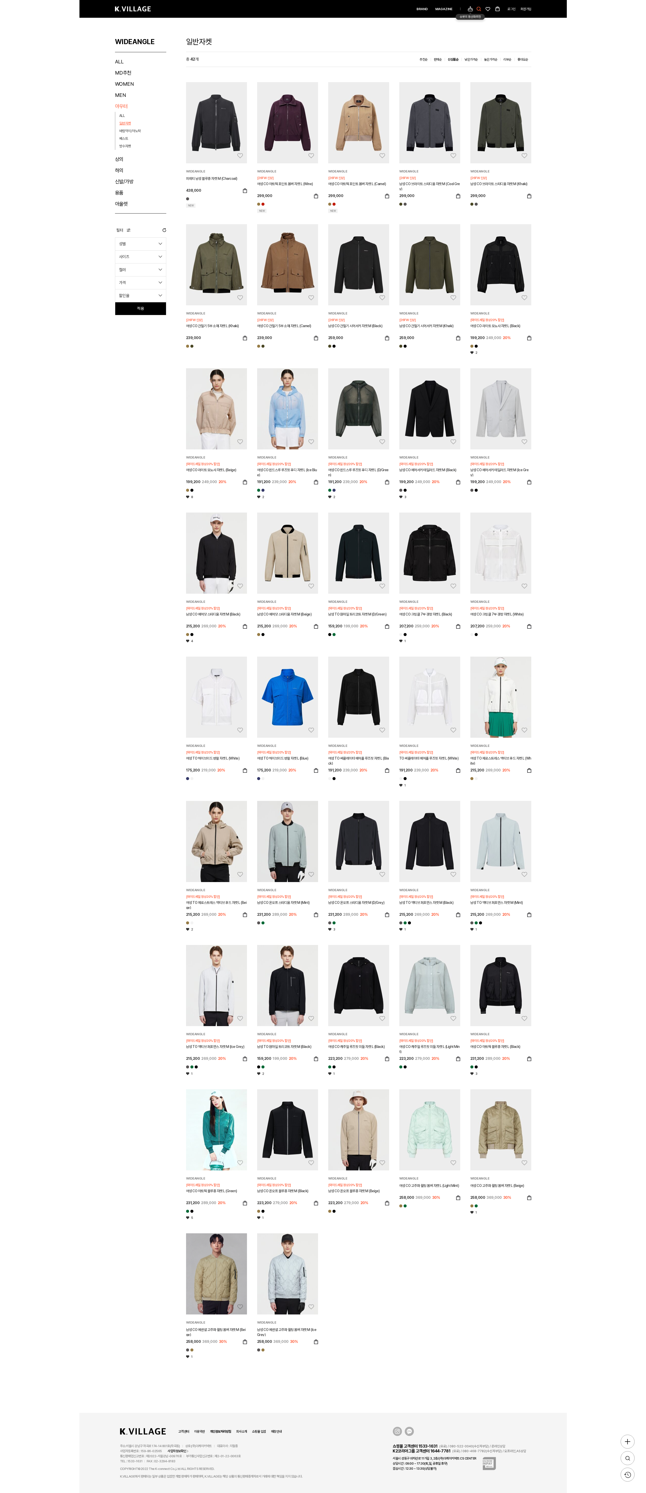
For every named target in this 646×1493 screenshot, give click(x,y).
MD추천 (123, 73)
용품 (119, 193)
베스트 (123, 138)
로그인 (511, 9)
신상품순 (453, 59)
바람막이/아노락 (130, 131)
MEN (120, 95)
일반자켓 (125, 123)
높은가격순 (491, 59)
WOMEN (124, 84)
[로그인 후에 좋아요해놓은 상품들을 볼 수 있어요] (488, 8)
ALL (119, 61)
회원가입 (526, 9)
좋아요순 (523, 59)
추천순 (424, 59)
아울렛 (121, 204)
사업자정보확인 (177, 1451)
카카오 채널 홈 (409, 1431)
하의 (119, 170)
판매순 (438, 59)
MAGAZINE (444, 9)
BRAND (422, 9)
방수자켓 (125, 146)
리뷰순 (507, 59)
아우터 (121, 106)
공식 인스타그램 (397, 1431)
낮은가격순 (471, 59)
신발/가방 (124, 181)
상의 (119, 159)
